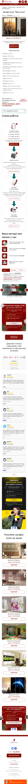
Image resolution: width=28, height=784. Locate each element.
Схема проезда (14, 764)
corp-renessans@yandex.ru (14, 758)
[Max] (15, 528)
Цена (4, 270)
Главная (4, 7)
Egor (8, 408)
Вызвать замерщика (14, 171)
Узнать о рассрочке (14, 198)
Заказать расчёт (14, 46)
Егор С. (8, 425)
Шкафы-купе (11, 7)
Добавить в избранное (14, 767)
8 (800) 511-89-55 (15, 134)
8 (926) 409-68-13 (14, 138)
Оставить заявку (14, 144)
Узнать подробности (23, 100)
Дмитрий (9, 458)
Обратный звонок (14, 755)
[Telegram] (13, 528)
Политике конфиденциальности (14, 326)
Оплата (21, 270)
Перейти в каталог (14, 226)
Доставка (13, 270)
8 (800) (14, 752)
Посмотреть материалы (14, 337)
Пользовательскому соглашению (11, 327)
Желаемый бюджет (15, 318)
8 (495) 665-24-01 (14, 136)
